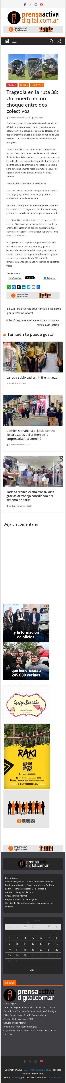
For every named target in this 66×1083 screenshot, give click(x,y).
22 (56, 949)
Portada (23, 85)
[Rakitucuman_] (27, 726)
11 (25, 943)
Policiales (12, 85)
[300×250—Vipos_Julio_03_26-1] (26, 644)
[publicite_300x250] (26, 791)
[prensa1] (32, 28)
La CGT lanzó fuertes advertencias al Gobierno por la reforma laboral (34, 311)
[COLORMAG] (28, 990)
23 (9, 955)
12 (33, 943)
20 (41, 949)
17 (17, 949)
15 (56, 943)
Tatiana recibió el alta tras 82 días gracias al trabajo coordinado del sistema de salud (30, 496)
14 (49, 943)
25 (25, 955)
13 (41, 943)
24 (17, 955)
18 (25, 949)
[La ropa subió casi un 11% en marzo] (32, 343)
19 (33, 949)
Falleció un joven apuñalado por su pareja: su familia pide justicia (32, 323)
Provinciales (37, 85)
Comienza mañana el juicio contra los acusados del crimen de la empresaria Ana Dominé (30, 435)
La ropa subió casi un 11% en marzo (31, 377)
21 (49, 949)
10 (17, 943)
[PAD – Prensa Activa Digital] (7, 41)
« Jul (31, 970)
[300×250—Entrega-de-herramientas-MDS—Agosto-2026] (26, 605)
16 (9, 949)
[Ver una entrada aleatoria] (59, 41)
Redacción (38, 117)
